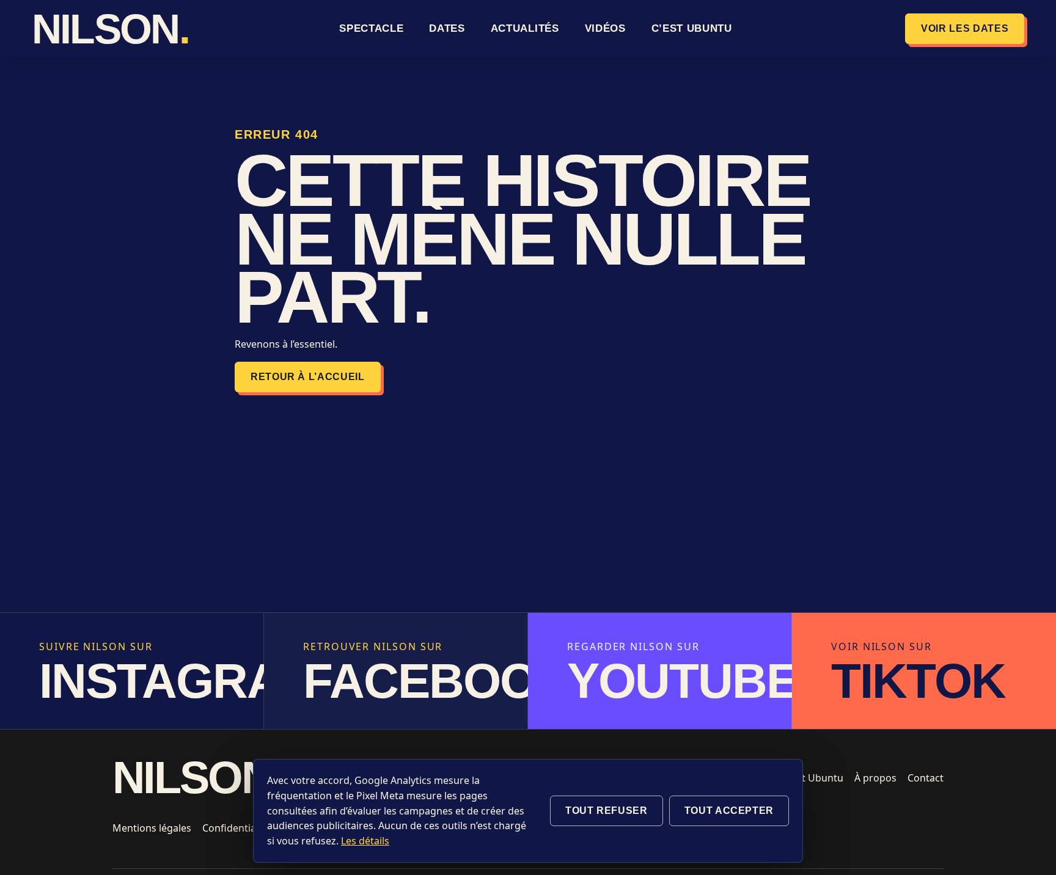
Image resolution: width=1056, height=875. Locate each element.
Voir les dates (964, 28)
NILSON (99, 28)
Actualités (525, 28)
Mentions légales (151, 828)
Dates (446, 28)
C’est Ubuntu (691, 28)
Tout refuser (606, 810)
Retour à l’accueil (308, 377)
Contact (926, 778)
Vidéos (605, 28)
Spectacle (371, 28)
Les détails (365, 841)
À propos (875, 778)
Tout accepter (729, 810)
